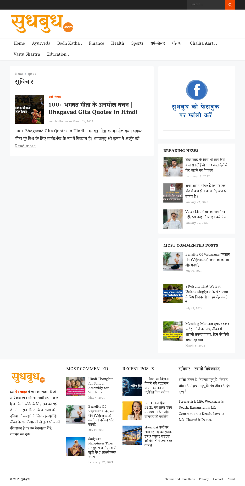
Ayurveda (41, 44)
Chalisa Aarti (202, 44)
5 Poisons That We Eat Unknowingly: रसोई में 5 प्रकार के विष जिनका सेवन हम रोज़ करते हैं (206, 294)
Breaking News (181, 151)
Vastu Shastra (27, 55)
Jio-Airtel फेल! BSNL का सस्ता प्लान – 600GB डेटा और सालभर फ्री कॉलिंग (158, 410)
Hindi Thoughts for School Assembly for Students (100, 386)
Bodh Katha (68, 44)
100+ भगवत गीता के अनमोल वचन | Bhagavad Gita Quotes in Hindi (93, 109)
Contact (218, 479)
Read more (25, 147)
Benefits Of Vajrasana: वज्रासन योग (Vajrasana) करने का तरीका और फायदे (207, 260)
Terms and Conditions (180, 479)
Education (57, 55)
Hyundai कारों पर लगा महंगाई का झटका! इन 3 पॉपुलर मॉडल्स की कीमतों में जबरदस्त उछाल (159, 436)
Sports (137, 44)
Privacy (204, 479)
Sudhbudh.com (58, 122)
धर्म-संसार (157, 44)
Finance (96, 44)
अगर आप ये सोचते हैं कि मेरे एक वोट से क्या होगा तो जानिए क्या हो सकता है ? (205, 191)
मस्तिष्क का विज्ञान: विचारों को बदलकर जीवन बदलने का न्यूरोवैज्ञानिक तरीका (157, 386)
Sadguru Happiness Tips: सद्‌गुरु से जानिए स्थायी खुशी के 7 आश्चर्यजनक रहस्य (102, 448)
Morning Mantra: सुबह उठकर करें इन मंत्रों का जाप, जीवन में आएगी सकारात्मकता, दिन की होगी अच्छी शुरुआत (207, 332)
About (231, 479)
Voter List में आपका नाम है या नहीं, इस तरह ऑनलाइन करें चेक (205, 215)
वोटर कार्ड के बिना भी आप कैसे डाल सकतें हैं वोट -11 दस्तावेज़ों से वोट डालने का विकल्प (206, 165)
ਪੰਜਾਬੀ (177, 44)
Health (117, 44)
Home (19, 44)
